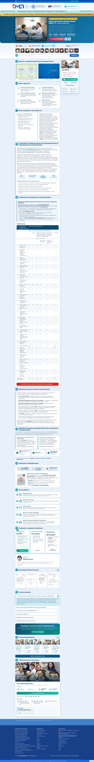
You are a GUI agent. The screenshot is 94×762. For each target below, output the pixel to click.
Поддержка (53, 755)
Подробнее (19, 565)
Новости (46, 1)
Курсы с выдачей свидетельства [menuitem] (20, 747)
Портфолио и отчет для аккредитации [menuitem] (21, 730)
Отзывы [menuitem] (38, 740)
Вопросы (76, 45)
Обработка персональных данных (64, 755)
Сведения (40, 1)
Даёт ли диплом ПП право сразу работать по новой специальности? (31, 607)
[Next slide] (58, 580)
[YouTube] (34, 696)
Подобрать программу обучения (37, 656)
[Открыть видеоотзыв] (17, 50)
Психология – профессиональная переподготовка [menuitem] (23, 750)
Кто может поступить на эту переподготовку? (26, 610)
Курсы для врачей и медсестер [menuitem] (42, 733)
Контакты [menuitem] (38, 744)
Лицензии (30, 1)
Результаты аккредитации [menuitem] (41, 748)
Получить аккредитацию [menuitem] (41, 736)
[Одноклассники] (31, 696)
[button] (21, 479)
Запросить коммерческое (52, 550)
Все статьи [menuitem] (38, 743)
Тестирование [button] (50, 11)
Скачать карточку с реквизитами (27, 713)
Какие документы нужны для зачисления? (26, 620)
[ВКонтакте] (26, 696)
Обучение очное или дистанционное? (25, 617)
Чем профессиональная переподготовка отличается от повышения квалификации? (35, 596)
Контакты (67, 1)
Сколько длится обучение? (22, 614)
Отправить (74, 55)
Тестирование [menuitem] (39, 734)
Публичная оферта (75, 755)
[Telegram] (28, 696)
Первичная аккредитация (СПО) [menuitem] (20, 740)
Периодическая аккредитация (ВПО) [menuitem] (21, 733)
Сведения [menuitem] (38, 747)
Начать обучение (59, 11)
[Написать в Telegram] (69, 39)
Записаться (22, 550)
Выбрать (37, 550)
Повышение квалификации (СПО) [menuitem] (21, 734)
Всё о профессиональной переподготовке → (83, 14)
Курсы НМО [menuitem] (17, 741)
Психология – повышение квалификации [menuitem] (22, 748)
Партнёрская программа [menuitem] (41, 730)
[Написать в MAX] (66, 39)
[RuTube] (36, 696)
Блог (50, 1)
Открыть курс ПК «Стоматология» (46, 446)
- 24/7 (62, 741)
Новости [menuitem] (38, 741)
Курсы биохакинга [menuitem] (18, 751)
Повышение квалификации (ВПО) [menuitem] (21, 736)
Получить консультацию (57, 38)
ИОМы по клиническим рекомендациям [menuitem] (22, 744)
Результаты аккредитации (58, 1)
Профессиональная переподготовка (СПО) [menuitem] (22, 737)
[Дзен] (39, 696)
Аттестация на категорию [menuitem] (19, 743)
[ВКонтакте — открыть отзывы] (48, 46)
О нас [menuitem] (38, 737)
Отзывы (35, 1)
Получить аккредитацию (39, 11)
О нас (25, 1)
